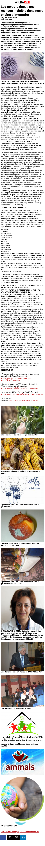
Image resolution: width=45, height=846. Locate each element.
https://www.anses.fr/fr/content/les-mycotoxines (19, 388)
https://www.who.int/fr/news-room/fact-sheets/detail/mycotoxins (16, 379)
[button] (3, 837)
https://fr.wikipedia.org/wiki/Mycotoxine (23, 400)
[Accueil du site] (22, 4)
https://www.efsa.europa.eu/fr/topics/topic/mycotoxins (22, 394)
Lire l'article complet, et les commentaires (20, 832)
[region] (28, 239)
